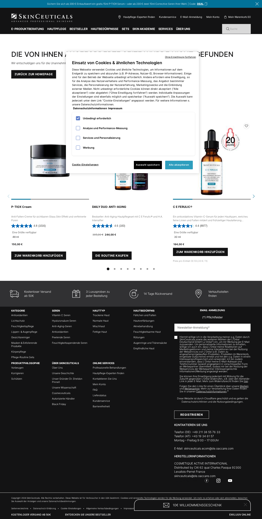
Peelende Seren (61, 337)
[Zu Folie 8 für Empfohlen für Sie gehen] (154, 269)
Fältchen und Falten (144, 315)
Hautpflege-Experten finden (108, 373)
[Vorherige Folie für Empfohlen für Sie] (8, 196)
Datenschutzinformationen (211, 391)
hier (246, 381)
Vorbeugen (17, 367)
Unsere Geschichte (63, 373)
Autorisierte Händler (63, 398)
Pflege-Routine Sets (22, 357)
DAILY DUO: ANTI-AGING (109, 206)
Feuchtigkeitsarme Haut (147, 331)
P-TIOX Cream (21, 206)
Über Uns (57, 367)
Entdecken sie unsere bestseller (88, 514)
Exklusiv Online (240, 514)
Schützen (16, 378)
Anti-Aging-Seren (62, 326)
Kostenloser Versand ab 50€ (31, 514)
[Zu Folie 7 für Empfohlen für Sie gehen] (147, 269)
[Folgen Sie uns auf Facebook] (206, 480)
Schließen (245, 504)
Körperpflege (18, 351)
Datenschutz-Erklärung (44, 508)
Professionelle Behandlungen (109, 367)
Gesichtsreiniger (20, 337)
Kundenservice (167, 16)
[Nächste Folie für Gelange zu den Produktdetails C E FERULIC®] (247, 161)
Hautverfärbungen (143, 320)
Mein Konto (99, 384)
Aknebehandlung (143, 326)
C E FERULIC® (182, 206)
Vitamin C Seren (61, 315)
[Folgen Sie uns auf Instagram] (218, 480)
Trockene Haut (101, 315)
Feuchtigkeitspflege (22, 326)
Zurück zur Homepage (34, 74)
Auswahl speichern (148, 164)
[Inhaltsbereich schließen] (257, 4)
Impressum (129, 508)
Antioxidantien (19, 315)
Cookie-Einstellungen (85, 164)
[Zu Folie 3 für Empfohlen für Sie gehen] (121, 269)
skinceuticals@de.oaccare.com (195, 476)
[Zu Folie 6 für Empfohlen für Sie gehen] (141, 269)
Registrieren (191, 414)
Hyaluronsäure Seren (64, 320)
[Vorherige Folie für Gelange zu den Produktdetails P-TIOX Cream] (15, 161)
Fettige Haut (100, 331)
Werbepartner (192, 388)
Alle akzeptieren (179, 164)
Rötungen (139, 337)
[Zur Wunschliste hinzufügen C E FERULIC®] (246, 126)
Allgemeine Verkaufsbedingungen (102, 508)
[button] (202, 4)
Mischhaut (99, 326)
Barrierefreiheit (101, 406)
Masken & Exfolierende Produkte (24, 344)
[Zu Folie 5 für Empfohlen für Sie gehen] (134, 269)
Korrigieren (17, 373)
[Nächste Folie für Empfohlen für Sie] (253, 196)
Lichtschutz (18, 320)
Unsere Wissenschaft (64, 387)
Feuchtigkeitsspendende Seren (69, 342)
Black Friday (59, 404)
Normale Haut (100, 320)
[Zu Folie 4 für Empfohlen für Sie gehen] (127, 269)
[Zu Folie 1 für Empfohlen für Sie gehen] (108, 269)
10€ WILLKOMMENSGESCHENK (197, 505)
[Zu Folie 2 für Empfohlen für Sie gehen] (114, 269)
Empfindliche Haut (143, 348)
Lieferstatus (99, 395)
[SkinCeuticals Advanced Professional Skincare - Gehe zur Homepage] (41, 18)
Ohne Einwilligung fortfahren (180, 57)
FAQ (95, 389)
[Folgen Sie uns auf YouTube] (230, 480)
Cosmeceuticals (61, 393)
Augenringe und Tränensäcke (150, 342)
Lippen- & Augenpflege (24, 331)
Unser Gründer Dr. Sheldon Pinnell (67, 380)
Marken (244, 386)
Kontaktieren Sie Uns (105, 378)
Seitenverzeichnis (19, 508)
